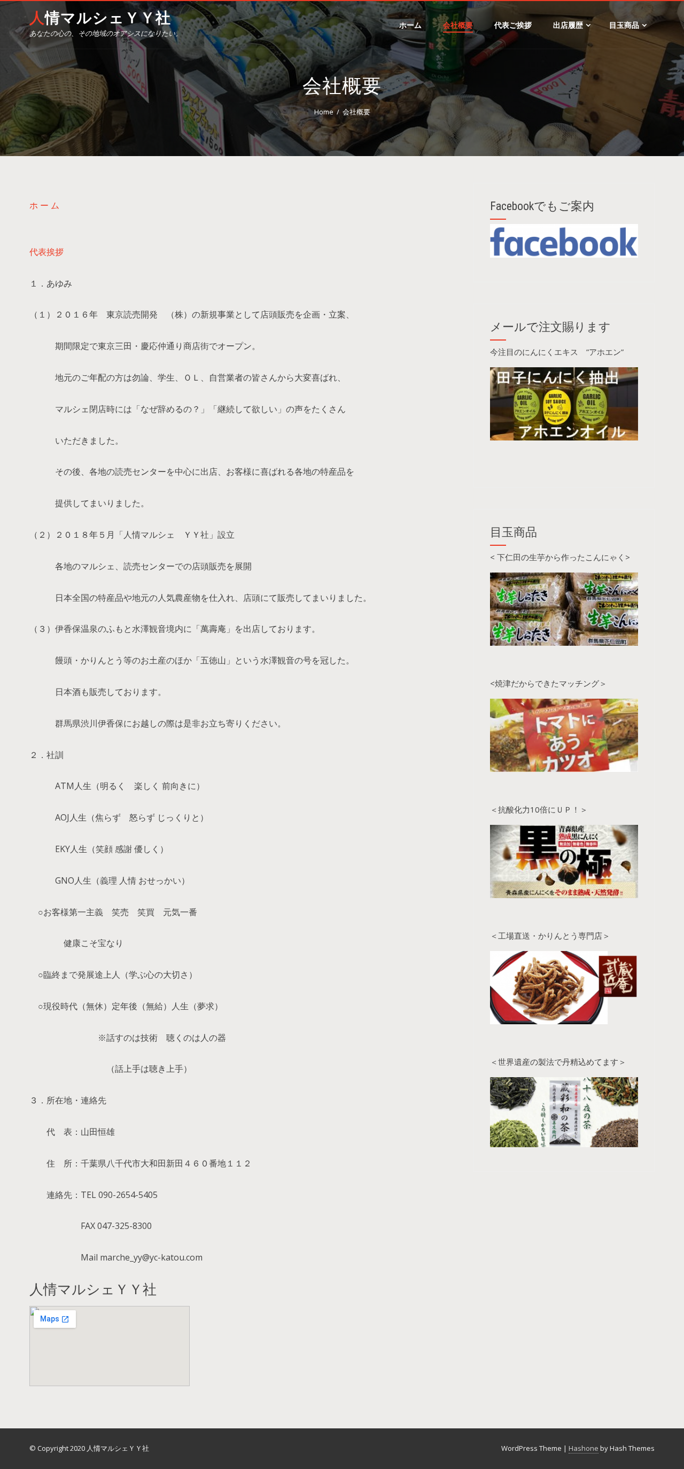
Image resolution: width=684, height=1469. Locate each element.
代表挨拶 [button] (46, 252)
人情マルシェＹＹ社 (100, 18)
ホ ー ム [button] (44, 205)
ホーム (410, 25)
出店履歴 (568, 25)
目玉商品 (624, 25)
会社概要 (458, 25)
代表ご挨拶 (513, 25)
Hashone (583, 1448)
